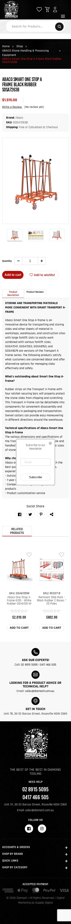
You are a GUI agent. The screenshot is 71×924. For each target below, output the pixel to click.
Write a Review (12, 107)
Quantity (7, 261)
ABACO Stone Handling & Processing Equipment (25, 53)
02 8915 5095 (29, 665)
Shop (19, 46)
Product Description (13, 293)
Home (6, 46)
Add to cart (13, 274)
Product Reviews (35, 292)
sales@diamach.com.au (39, 691)
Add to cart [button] (19, 627)
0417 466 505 (48, 665)
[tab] (13, 293)
